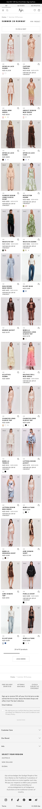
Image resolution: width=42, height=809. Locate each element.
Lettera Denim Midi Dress (8, 508)
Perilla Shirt (29, 594)
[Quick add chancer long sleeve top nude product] (18, 416)
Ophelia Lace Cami (29, 154)
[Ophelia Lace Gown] (11, 48)
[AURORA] (23, 117)
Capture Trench (26, 67)
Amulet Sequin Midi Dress (29, 111)
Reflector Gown (27, 196)
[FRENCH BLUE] (5, 159)
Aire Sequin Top (7, 595)
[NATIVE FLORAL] (26, 206)
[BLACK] (26, 425)
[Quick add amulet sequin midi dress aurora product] (39, 108)
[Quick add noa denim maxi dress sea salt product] (18, 284)
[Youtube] (30, 800)
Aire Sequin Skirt (28, 552)
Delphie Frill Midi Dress (29, 375)
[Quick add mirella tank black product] (39, 636)
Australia (6, 758)
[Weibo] (36, 800)
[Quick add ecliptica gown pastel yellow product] (18, 372)
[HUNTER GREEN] (3, 250)
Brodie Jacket (8, 330)
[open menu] (3, 10)
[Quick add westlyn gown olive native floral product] (39, 239)
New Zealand (7, 762)
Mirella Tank (29, 507)
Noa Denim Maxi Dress (7, 287)
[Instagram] (6, 800)
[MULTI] (3, 73)
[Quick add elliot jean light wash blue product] (18, 636)
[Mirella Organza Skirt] (11, 533)
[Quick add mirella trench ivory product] (18, 459)
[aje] (21, 10)
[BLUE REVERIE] (26, 250)
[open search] (7, 10)
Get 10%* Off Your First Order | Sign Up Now (21, 2)
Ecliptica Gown (6, 375)
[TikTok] (18, 800)
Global (5, 766)
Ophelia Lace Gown (8, 67)
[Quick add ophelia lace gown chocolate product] (18, 151)
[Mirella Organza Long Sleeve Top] (31, 311)
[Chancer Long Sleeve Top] (11, 400)
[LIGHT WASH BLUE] (26, 291)
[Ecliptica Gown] (11, 356)
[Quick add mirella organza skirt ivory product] (18, 549)
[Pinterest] (24, 800)
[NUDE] (3, 425)
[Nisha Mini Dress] (11, 92)
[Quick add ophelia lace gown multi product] (18, 64)
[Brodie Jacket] (11, 311)
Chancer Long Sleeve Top (9, 419)
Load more (21, 659)
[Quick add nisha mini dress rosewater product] (18, 108)
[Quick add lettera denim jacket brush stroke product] (39, 459)
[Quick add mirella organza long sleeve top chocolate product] (39, 328)
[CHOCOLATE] (3, 159)
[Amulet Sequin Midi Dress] (31, 92)
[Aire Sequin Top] (11, 575)
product (37, 21)
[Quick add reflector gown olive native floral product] (39, 193)
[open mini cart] (39, 10)
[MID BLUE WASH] (23, 291)
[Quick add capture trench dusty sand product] (39, 64)
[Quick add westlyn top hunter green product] (18, 239)
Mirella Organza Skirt (9, 552)
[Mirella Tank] (31, 489)
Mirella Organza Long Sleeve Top (29, 332)
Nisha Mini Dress (7, 111)
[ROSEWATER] (3, 117)
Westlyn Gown (29, 242)
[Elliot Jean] (31, 267)
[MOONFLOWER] (5, 250)
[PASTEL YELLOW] (5, 117)
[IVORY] (5, 73)
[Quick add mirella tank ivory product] (39, 505)
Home (4, 17)
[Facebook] (12, 800)
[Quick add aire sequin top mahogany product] (18, 592)
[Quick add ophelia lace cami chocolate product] (39, 151)
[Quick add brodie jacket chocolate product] (18, 328)
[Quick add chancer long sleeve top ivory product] (39, 416)
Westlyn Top (8, 242)
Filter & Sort (21, 29)
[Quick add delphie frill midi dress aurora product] (39, 372)
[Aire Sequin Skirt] (31, 533)
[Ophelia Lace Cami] (31, 134)
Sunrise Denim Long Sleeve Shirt (8, 197)
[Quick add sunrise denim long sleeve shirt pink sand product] (18, 193)
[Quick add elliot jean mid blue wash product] (39, 284)
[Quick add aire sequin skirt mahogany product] (39, 549)
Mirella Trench (5, 462)
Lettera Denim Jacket (29, 462)
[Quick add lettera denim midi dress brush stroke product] (18, 505)
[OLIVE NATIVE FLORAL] (23, 206)
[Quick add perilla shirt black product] (39, 592)
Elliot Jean (28, 286)
